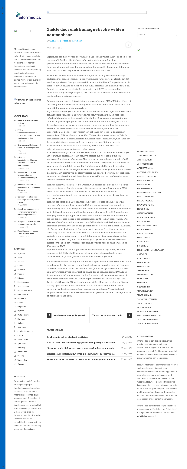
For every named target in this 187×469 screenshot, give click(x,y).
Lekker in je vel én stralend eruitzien (67, 337)
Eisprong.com (143, 209)
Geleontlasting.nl (145, 213)
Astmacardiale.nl (145, 168)
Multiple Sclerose (24, 315)
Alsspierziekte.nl (144, 160)
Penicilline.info (143, 262)
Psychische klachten (26, 331)
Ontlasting (21, 323)
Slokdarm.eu (142, 279)
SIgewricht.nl (143, 271)
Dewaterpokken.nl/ (145, 205)
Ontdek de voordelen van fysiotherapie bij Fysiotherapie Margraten (29, 187)
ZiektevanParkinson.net (147, 320)
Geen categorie (23, 286)
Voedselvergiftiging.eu (147, 299)
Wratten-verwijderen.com (149, 316)
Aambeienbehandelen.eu (147, 156)
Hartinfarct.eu (143, 221)
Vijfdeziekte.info (144, 303)
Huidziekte (22, 299)
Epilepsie (21, 278)
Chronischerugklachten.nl (149, 193)
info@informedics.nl (26, 429)
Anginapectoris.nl (145, 164)
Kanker (20, 303)
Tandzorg (21, 348)
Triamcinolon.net (145, 291)
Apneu (20, 258)
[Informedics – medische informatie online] (27, 15)
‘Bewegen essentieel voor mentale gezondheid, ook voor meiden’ (29, 199)
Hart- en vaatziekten (25, 290)
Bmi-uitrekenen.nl (145, 189)
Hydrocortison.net (145, 234)
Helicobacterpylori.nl (147, 225)
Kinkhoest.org (143, 238)
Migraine (21, 311)
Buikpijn (20, 266)
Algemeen (21, 253)
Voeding (21, 356)
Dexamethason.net (145, 201)
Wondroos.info (144, 307)
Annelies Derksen (59, 40)
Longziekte (22, 307)
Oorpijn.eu (142, 254)
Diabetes (21, 274)
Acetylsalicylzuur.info (147, 172)
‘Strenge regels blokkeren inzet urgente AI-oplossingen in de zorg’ (29, 147)
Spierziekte (22, 344)
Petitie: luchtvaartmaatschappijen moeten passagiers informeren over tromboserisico (94, 342)
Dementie (21, 270)
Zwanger (21, 364)
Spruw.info (142, 283)
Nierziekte (21, 319)
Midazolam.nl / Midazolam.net (150, 250)
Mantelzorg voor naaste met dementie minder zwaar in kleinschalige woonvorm (28, 212)
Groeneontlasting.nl (146, 217)
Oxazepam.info (143, 258)
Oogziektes (22, 327)
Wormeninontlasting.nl (147, 311)
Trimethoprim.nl (144, 295)
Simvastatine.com (145, 275)
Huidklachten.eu (144, 230)
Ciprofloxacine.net (145, 197)
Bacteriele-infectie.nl (146, 176)
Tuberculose (22, 352)
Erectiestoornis (23, 282)
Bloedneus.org (143, 184)
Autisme (21, 262)
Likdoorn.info (143, 242)
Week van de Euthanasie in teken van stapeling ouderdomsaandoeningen (28, 175)
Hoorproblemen (23, 294)
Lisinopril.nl (142, 246)
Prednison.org (143, 266)
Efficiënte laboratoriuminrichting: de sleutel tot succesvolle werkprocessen (88, 353)
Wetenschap (22, 360)
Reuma (20, 335)
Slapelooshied (23, 339)
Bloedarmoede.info (145, 180)
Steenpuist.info (143, 287)
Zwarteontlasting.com (147, 324)
